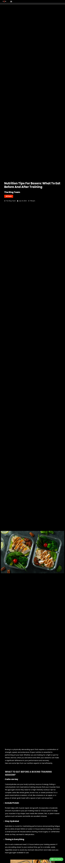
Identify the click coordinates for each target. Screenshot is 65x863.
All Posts (9, 196)
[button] (11, 1)
